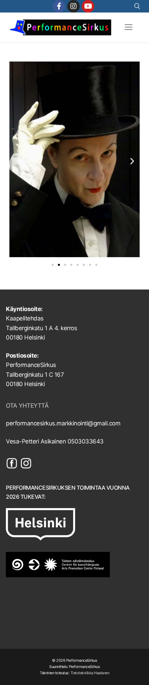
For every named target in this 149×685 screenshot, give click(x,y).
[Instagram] (73, 6)
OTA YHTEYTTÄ (27, 405)
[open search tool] (137, 6)
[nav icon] (128, 27)
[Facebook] (59, 6)
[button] (17, 160)
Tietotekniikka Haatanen (89, 672)
